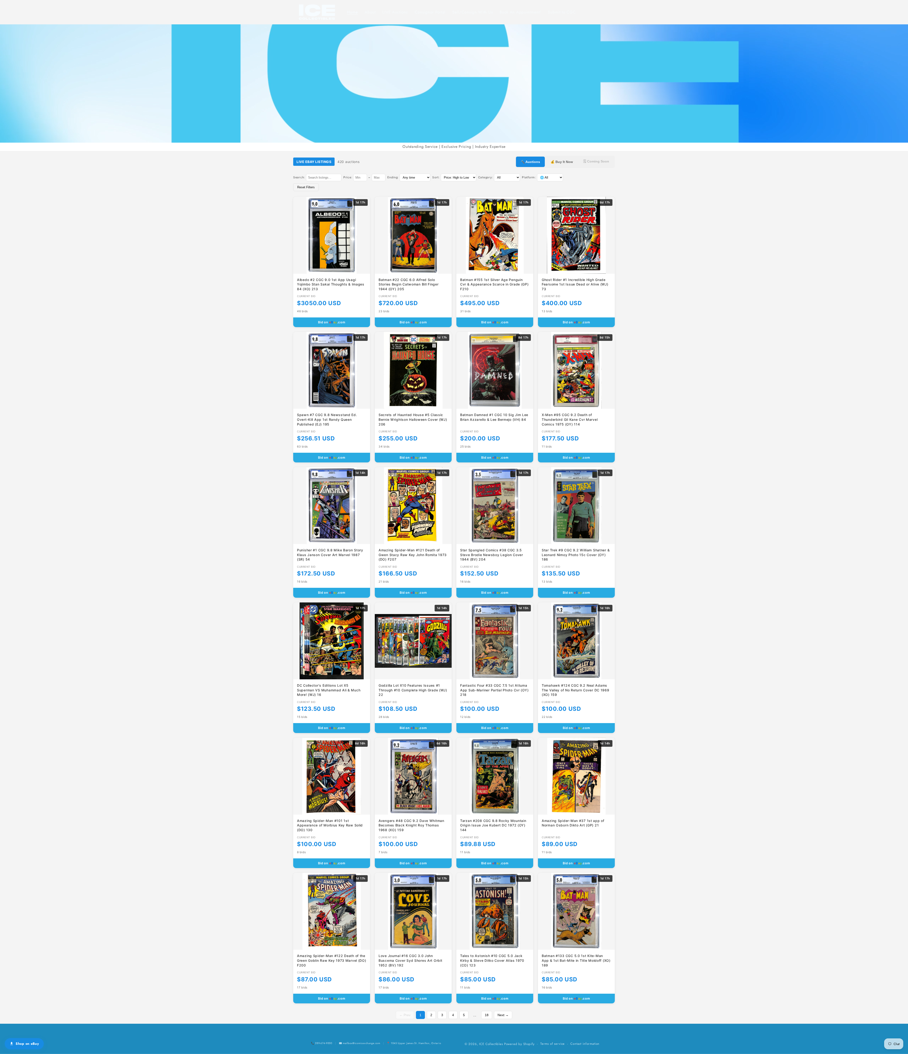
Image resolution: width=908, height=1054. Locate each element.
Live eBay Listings (314, 162)
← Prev (404, 1015)
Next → (503, 1015)
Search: (299, 177)
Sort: (436, 177)
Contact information (584, 1043)
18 (487, 1015)
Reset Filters (306, 187)
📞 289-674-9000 (321, 1043)
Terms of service (552, 1043)
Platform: (529, 177)
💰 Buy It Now (561, 162)
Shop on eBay (27, 1043)
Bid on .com (331, 322)
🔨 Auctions (530, 162)
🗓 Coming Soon (596, 161)
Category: (485, 177)
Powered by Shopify (519, 1044)
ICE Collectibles (491, 1044)
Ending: (392, 177)
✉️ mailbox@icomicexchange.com (359, 1043)
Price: (347, 177)
